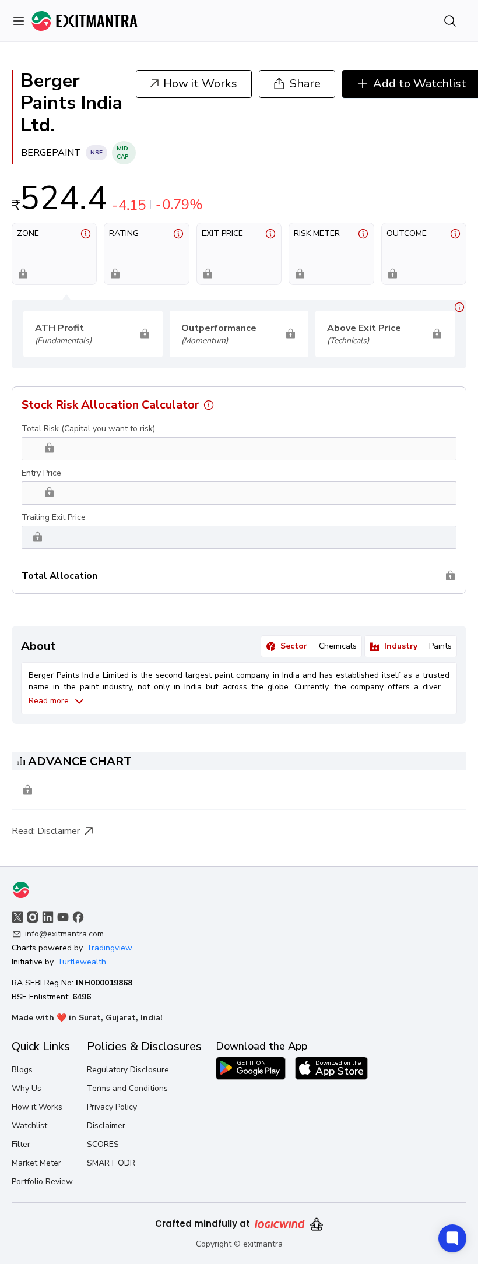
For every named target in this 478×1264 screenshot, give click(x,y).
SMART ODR (111, 1162)
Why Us (26, 1088)
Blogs (22, 1069)
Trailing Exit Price (54, 517)
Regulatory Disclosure (128, 1069)
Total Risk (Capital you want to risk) (88, 428)
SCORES (103, 1144)
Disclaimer (58, 831)
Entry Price (41, 472)
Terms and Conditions (127, 1088)
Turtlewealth (81, 961)
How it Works (37, 1106)
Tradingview (109, 947)
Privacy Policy (112, 1106)
